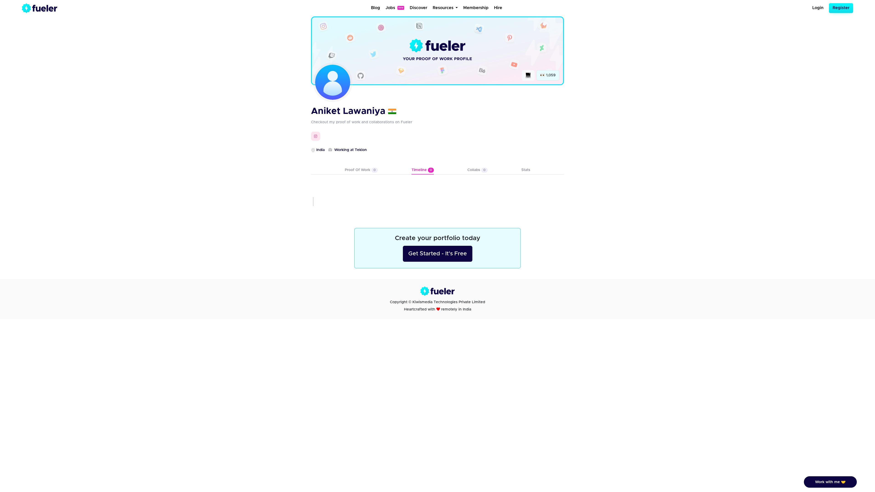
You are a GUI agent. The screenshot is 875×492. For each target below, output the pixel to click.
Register (841, 8)
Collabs (476, 170)
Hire (498, 8)
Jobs (394, 8)
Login (818, 8)
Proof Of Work (360, 170)
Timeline (422, 170)
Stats (525, 170)
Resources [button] (444, 8)
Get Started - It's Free (437, 253)
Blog (375, 8)
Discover (418, 8)
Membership (476, 8)
